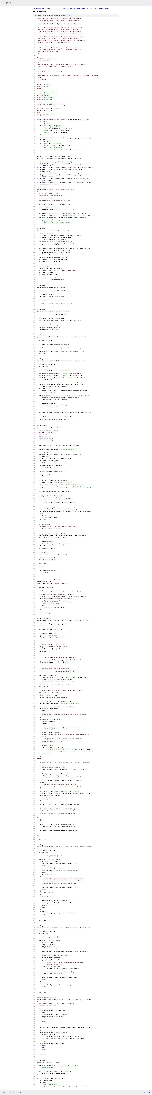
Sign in (148, 3)
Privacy (15, 1092)
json (148, 1092)
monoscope (103, 8)
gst (96, 8)
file (69, 15)
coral (35, 8)
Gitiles (10, 1092)
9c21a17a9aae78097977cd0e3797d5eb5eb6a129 (73, 8)
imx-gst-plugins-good (46, 8)
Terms (20, 1092)
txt (145, 1092)
